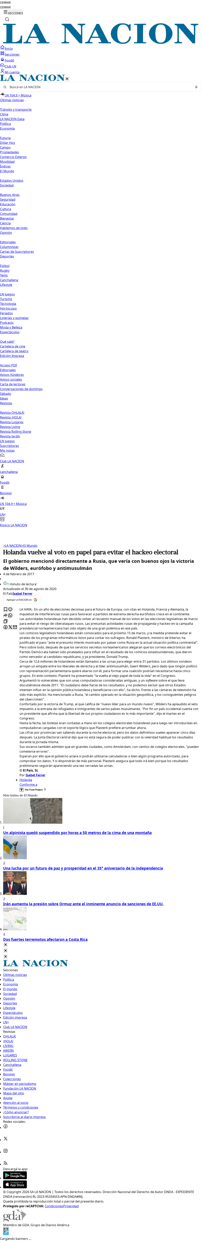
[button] (101, 301)
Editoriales (8, 242)
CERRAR (5, 2)
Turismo (6, 299)
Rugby (4, 270)
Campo (5, 147)
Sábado (5, 394)
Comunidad (8, 214)
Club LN (10, 66)
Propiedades (9, 152)
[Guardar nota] (5, 609)
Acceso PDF (8, 365)
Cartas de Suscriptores (17, 251)
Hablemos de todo (14, 228)
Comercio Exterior (13, 157)
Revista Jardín (10, 436)
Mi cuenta (12, 72)
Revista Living (10, 427)
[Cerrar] (67, 79)
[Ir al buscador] (7, 19)
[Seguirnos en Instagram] (5, 1152)
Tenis (4, 275)
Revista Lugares (11, 422)
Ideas (4, 398)
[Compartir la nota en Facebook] (5, 627)
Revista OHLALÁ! (12, 412)
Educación (7, 204)
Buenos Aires (10, 195)
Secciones (12, 54)
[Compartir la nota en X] (10, 627)
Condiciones (54, 1206)
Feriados (6, 313)
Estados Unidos (11, 180)
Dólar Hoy (7, 142)
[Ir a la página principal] (101, 42)
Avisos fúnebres (12, 375)
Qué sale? (7, 341)
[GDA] (14, 1220)
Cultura (5, 209)
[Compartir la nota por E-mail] (15, 627)
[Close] (5, 945)
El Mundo (29, 545)
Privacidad (71, 1206)
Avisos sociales (11, 379)
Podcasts (7, 322)
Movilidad (7, 161)
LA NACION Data (12, 119)
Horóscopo (8, 308)
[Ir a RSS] (5, 1164)
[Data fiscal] (6, 1234)
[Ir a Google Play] (15, 1178)
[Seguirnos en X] (5, 1140)
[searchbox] (99, 87)
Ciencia (5, 223)
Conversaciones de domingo (21, 389)
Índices (5, 166)
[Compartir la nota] (5, 615)
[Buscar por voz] (196, 87)
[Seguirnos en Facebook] (5, 1127)
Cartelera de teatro (14, 351)
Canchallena (9, 280)
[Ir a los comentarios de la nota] (10, 609)
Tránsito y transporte (16, 109)
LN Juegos (7, 294)
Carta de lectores (12, 384)
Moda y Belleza (11, 327)
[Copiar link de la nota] (5, 621)
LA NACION (12, 545)
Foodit (9, 60)
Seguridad (7, 199)
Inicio (9, 48)
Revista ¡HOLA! (11, 417)
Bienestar (7, 218)
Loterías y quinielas (14, 318)
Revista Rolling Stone (15, 431)
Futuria (5, 138)
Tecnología (8, 304)
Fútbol (4, 266)
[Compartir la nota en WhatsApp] (10, 615)
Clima (4, 114)
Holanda (26, 780)
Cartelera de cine (12, 346)
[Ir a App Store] (15, 1187)
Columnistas (9, 247)
